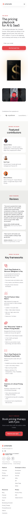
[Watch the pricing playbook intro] (14, 95)
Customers (4, 513)
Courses (4, 497)
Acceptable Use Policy (7, 463)
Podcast (4, 495)
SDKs (16, 478)
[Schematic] (7, 4)
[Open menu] (24, 4)
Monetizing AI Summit (7, 502)
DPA (16, 495)
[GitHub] (5, 451)
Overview (4, 470)
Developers (18, 470)
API (16, 480)
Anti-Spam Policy (17, 461)
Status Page (18, 483)
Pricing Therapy (6, 505)
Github (16, 486)
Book (3, 500)
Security (17, 475)
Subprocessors (19, 497)
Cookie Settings (16, 463)
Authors (4, 510)
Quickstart (17, 473)
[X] (2, 451)
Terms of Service (6, 461)
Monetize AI (5, 475)
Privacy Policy (18, 492)
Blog (3, 492)
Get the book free (14, 48)
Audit (3, 478)
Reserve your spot (12, 433)
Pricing (3, 473)
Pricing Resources (6, 508)
